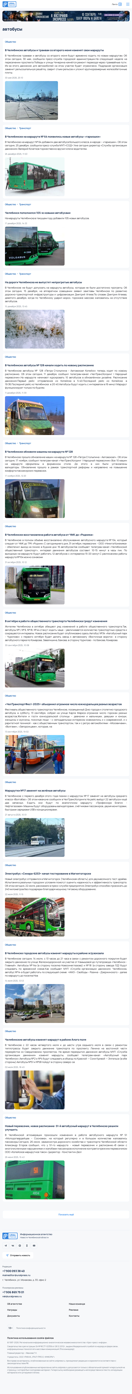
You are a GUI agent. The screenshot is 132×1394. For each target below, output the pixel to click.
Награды (12, 1309)
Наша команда (77, 1303)
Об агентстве (14, 1303)
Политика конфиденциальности (31, 1328)
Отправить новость (20, 1255)
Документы (13, 1315)
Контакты (74, 1315)
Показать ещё (66, 1214)
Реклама (73, 1309)
